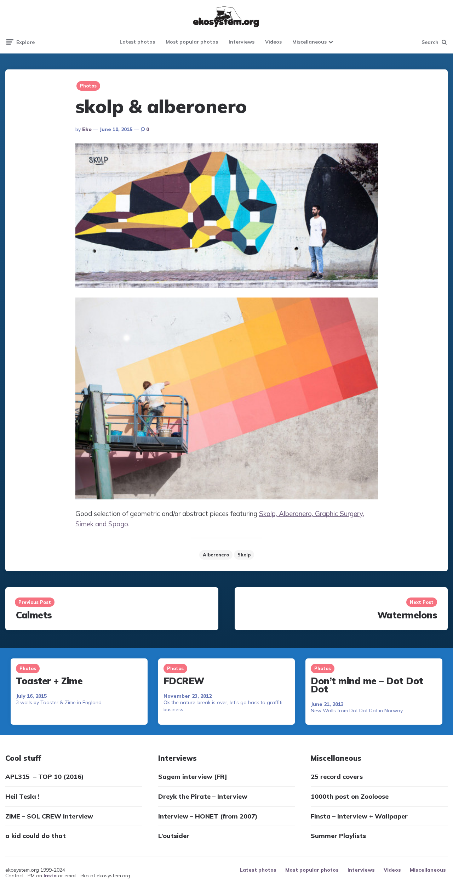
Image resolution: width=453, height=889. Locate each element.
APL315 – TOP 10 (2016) (44, 776)
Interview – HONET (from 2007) (208, 816)
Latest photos (137, 42)
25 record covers (337, 776)
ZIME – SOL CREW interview (49, 816)
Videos (273, 42)
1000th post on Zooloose (350, 796)
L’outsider (173, 836)
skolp (244, 554)
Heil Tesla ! (22, 796)
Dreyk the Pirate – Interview (202, 796)
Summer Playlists (338, 836)
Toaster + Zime (49, 681)
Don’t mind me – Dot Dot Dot (367, 685)
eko (87, 129)
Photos (88, 86)
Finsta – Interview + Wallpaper (359, 816)
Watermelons (407, 615)
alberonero (216, 554)
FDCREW (184, 681)
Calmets (34, 615)
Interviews (241, 42)
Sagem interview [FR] (192, 776)
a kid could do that (35, 836)
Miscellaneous (309, 42)
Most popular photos (192, 42)
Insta (50, 875)
